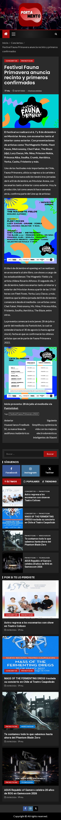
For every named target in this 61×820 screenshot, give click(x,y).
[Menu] (13, 34)
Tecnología (44, 558)
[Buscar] (56, 34)
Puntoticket (11, 408)
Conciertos (11, 61)
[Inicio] (6, 34)
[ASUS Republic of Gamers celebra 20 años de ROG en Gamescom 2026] (12, 563)
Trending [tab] (51, 481)
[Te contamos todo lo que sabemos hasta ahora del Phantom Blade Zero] (12, 540)
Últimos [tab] (12, 481)
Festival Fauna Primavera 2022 (24, 414)
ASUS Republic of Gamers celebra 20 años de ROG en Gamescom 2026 (38, 564)
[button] (13, 34)
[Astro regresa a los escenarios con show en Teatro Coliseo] (12, 496)
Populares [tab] (32, 481)
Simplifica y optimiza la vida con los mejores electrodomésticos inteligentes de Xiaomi (44, 429)
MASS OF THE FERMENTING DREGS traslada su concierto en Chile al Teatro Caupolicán (40, 519)
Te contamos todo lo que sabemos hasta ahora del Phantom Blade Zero (38, 541)
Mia (8, 91)
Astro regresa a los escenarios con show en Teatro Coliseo (37, 497)
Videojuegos (45, 536)
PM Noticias (27, 61)
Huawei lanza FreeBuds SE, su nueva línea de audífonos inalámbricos (16, 427)
